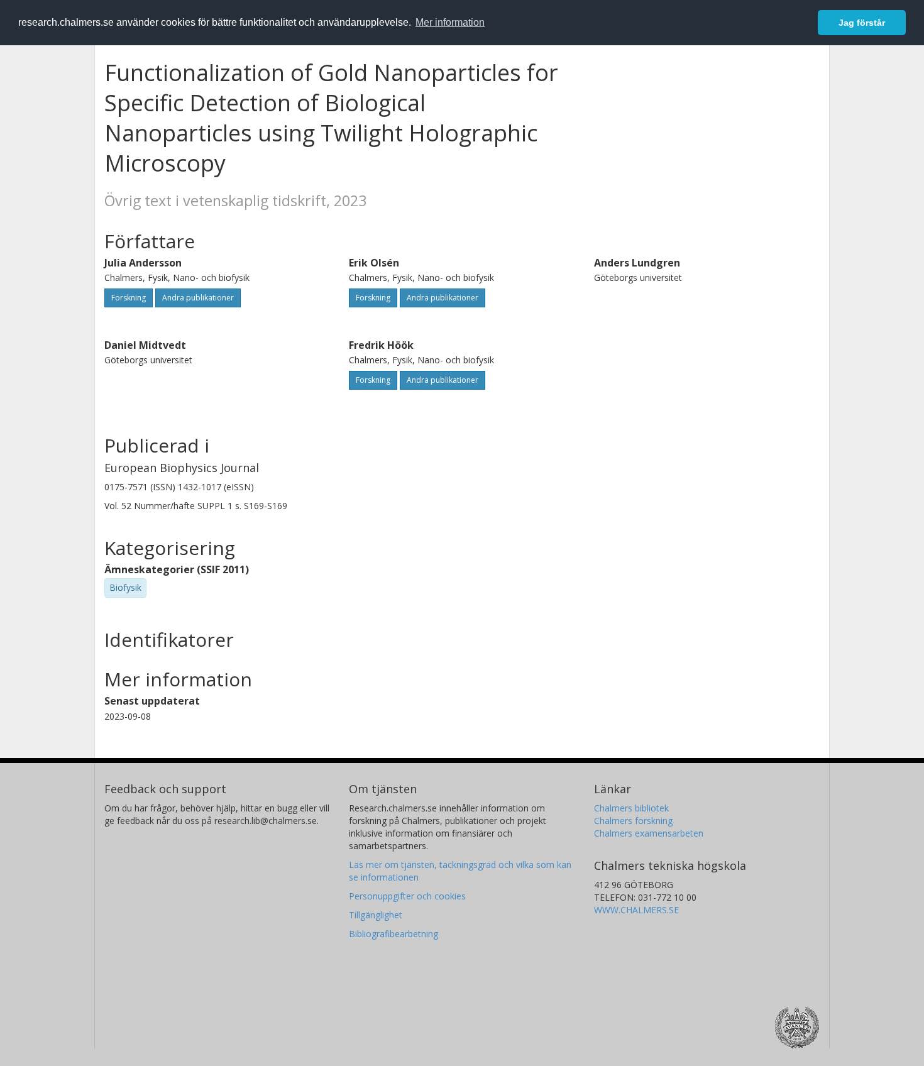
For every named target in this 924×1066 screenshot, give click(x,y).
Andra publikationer (198, 297)
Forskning (128, 297)
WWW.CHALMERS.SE (636, 910)
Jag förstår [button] (862, 23)
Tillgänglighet (375, 915)
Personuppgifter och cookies (407, 896)
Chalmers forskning (633, 821)
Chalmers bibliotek (631, 808)
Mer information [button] (450, 22)
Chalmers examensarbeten (648, 833)
